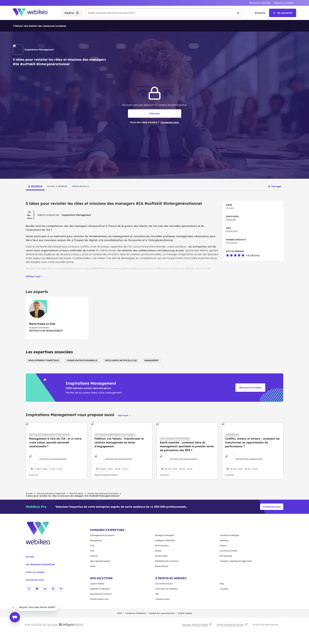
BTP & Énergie (226, 556)
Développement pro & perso (102, 535)
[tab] (35, 186)
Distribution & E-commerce (167, 561)
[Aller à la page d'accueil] (33, 12)
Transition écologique (229, 535)
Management (96, 540)
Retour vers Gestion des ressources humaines (40, 25)
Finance (223, 546)
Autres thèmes (161, 566)
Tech (92, 546)
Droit (92, 551)
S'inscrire (260, 12)
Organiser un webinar (284, 3)
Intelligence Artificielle (165, 540)
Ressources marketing (259, 3)
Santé (92, 566)
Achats (158, 551)
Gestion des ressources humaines (102, 493)
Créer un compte (35, 572)
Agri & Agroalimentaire (100, 561)
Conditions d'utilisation (135, 613)
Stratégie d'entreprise (164, 535)
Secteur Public (161, 556)
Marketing (224, 540)
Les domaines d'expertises (40, 564)
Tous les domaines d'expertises (51, 493)
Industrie (94, 556)
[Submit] (238, 12)
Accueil (29, 493)
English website (185, 613)
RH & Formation (76, 493)
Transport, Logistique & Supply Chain (236, 561)
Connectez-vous (35, 579)
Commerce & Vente (228, 551)
